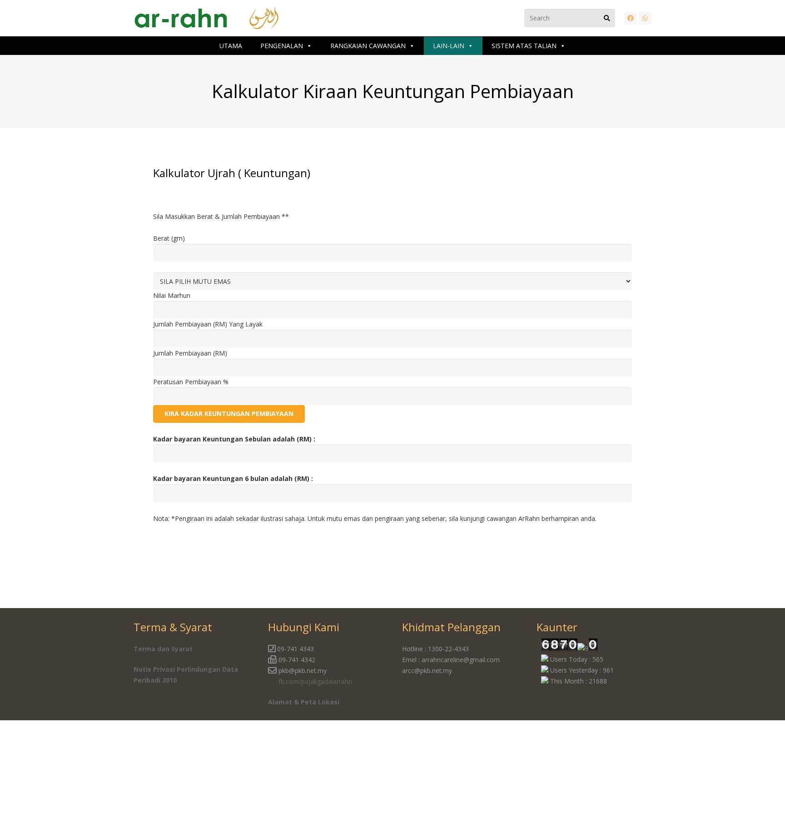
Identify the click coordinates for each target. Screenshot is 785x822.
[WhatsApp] (645, 18)
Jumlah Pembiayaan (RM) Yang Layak (208, 324)
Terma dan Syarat (163, 648)
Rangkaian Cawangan (368, 45)
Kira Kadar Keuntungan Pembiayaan (228, 413)
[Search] (607, 18)
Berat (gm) (169, 238)
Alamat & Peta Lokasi (303, 702)
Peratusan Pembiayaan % (191, 381)
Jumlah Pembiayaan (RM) (190, 353)
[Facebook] (630, 18)
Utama (230, 45)
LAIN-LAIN (448, 45)
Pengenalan (281, 45)
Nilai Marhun (171, 295)
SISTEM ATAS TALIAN (524, 45)
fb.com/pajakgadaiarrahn (315, 681)
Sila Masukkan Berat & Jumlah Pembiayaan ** (221, 216)
